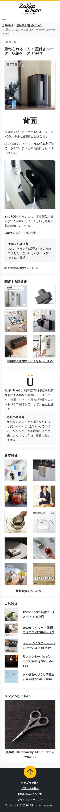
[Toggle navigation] (4, 18)
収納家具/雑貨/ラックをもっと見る (30, 361)
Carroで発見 (12, 233)
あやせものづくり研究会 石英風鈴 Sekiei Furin (38, 676)
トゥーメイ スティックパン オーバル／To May (39, 645)
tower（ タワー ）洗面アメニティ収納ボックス (38, 630)
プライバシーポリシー (30, 800)
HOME (9, 25)
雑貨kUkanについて (30, 794)
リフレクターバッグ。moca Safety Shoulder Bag (38, 661)
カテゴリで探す (30, 782)
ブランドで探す (30, 788)
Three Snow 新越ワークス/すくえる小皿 (39, 614)
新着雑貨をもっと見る (30, 591)
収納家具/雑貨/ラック (29, 25)
